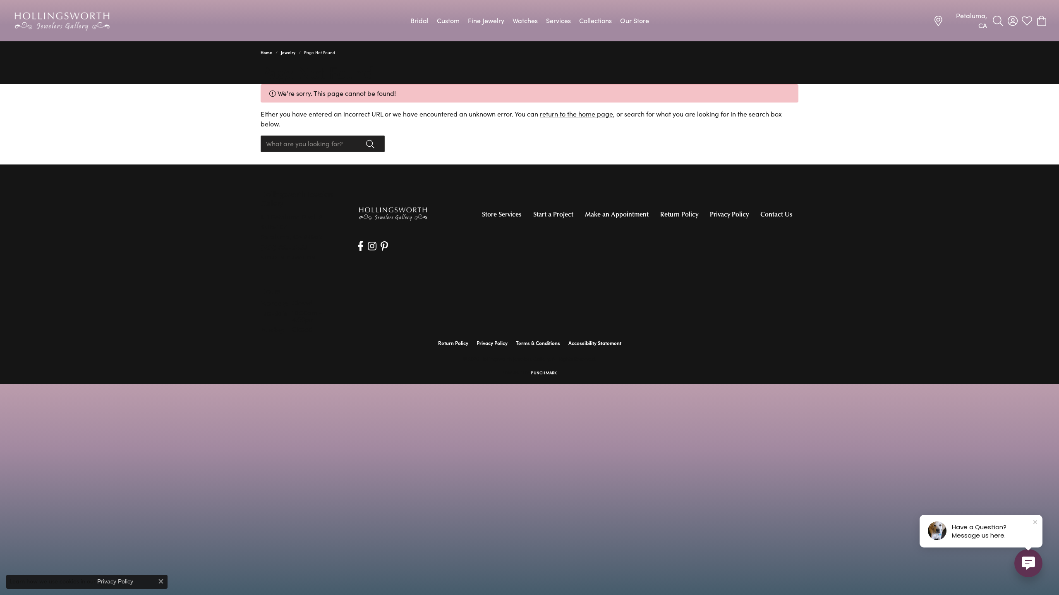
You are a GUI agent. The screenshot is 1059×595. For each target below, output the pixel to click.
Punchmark (544, 373)
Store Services (502, 214)
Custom (448, 20)
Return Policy (679, 214)
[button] (998, 20)
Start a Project (553, 214)
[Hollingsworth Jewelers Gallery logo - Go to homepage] (62, 20)
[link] (960, 20)
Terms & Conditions (538, 343)
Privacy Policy (729, 214)
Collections (595, 20)
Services (558, 20)
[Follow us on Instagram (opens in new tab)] (372, 246)
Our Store (634, 20)
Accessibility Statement (594, 343)
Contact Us (776, 214)
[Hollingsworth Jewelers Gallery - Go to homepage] (393, 213)
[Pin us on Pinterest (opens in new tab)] (384, 246)
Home (266, 52)
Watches (525, 20)
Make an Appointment (617, 214)
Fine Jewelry (486, 20)
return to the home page (576, 113)
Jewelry (288, 52)
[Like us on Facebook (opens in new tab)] (360, 246)
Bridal (419, 20)
